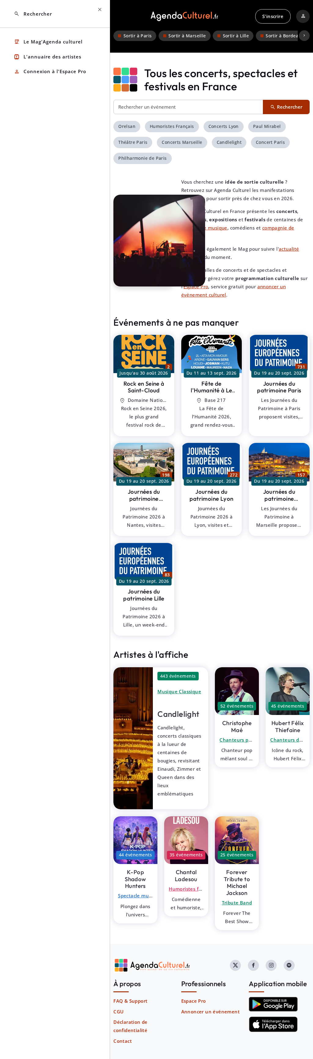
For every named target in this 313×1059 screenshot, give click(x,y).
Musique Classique (179, 691)
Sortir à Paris (137, 36)
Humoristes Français (172, 126)
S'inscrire (272, 16)
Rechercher (33, 13)
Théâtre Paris (132, 142)
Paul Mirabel (267, 126)
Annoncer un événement (210, 1011)
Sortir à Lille (236, 36)
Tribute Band (237, 903)
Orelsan (126, 126)
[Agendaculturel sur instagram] (271, 965)
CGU (118, 1011)
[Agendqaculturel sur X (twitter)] (235, 965)
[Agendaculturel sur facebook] (253, 965)
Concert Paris (270, 142)
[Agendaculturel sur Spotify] (289, 965)
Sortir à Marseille (187, 36)
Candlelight (229, 142)
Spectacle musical (138, 895)
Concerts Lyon (223, 126)
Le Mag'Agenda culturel (48, 41)
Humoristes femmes (192, 889)
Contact (122, 1041)
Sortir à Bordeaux (285, 36)
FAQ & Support (130, 1001)
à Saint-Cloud (143, 387)
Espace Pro (193, 1001)
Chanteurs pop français (246, 740)
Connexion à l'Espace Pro (50, 71)
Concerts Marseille (182, 142)
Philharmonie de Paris (142, 158)
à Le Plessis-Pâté (211, 390)
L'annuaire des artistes (47, 56)
